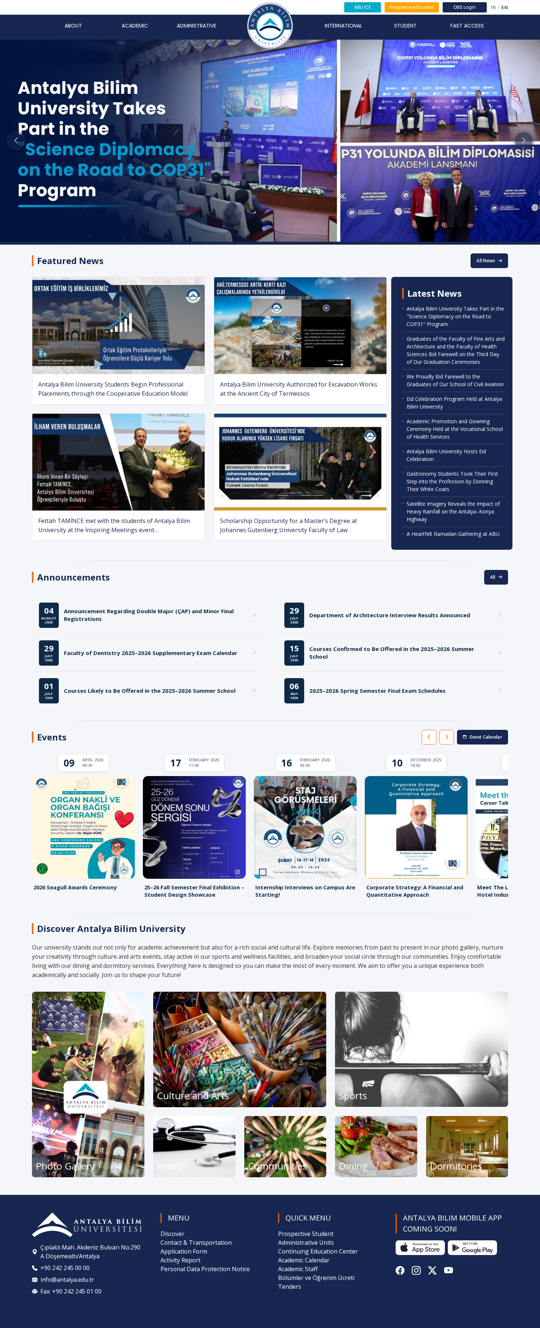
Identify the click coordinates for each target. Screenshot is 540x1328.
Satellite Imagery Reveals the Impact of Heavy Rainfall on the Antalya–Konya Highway (453, 511)
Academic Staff (298, 1269)
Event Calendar (486, 737)
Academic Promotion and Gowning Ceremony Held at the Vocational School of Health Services (455, 429)
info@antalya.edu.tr (67, 1280)
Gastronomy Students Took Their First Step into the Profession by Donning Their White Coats (452, 481)
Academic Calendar (304, 1260)
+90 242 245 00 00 (65, 1268)
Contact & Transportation (196, 1243)
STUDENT (405, 25)
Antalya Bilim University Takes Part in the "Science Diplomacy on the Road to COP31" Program (455, 316)
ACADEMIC (135, 25)
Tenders (289, 1287)
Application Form (184, 1251)
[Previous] (429, 737)
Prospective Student (412, 7)
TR (493, 7)
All (493, 577)
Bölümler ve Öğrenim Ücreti (316, 1278)
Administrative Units (306, 1243)
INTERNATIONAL (343, 25)
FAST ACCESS (467, 25)
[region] (270, 828)
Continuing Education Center (318, 1251)
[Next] (446, 737)
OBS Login (464, 7)
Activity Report (181, 1260)
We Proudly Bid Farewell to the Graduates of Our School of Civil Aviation (455, 380)
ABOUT (73, 25)
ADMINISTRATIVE (196, 25)
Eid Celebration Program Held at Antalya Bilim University (454, 402)
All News (485, 260)
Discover (172, 1234)
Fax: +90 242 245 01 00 (70, 1291)
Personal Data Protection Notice (205, 1269)
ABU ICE (362, 7)
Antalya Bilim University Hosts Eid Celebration (446, 455)
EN (504, 7)
